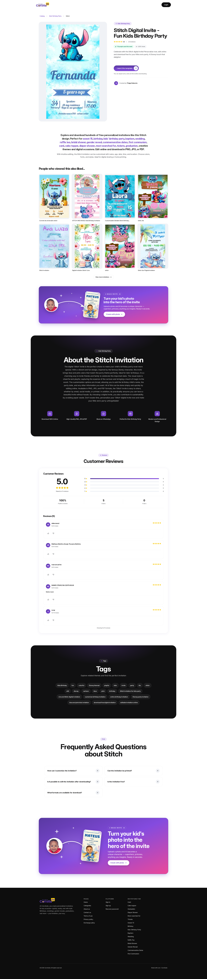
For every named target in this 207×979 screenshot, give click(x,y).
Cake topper (132, 905)
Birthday (130, 926)
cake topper (71, 145)
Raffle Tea (131, 940)
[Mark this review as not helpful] (53, 533)
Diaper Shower (133, 912)
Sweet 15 (131, 923)
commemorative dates (115, 142)
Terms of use (88, 916)
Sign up (108, 905)
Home (86, 902)
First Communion (133, 954)
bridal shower (78, 142)
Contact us (87, 912)
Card (129, 902)
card (61, 145)
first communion (138, 142)
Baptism (130, 933)
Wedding (131, 936)
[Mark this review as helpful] (48, 533)
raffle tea (65, 142)
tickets (121, 145)
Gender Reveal (133, 947)
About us (87, 909)
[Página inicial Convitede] (42, 5)
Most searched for (134, 916)
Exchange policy (89, 923)
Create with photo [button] (113, 314)
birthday (98, 138)
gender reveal (94, 142)
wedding (140, 138)
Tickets (130, 919)
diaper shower (87, 145)
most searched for (106, 145)
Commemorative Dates (135, 950)
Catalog (42, 16)
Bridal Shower (132, 943)
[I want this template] (73, 71)
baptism (129, 138)
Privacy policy (88, 919)
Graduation (131, 909)
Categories (87, 905)
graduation (132, 145)
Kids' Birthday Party (55, 16)
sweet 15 (88, 138)
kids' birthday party (114, 138)
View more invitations (102, 277)
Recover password (112, 909)
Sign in (108, 902)
